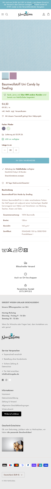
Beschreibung (7, 185)
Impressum (6, 390)
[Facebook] (3, 376)
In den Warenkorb (25, 156)
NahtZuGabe (11, 477)
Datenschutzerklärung (10, 393)
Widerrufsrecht (7, 405)
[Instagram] (6, 376)
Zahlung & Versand (9, 397)
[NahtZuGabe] (25, 10)
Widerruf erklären (11, 409)
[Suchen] (7, 10)
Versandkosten (20, 107)
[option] (25, 41)
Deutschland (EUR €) (11, 470)
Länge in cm (7, 141)
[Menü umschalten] (2, 10)
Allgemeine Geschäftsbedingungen (15, 401)
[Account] (43, 10)
